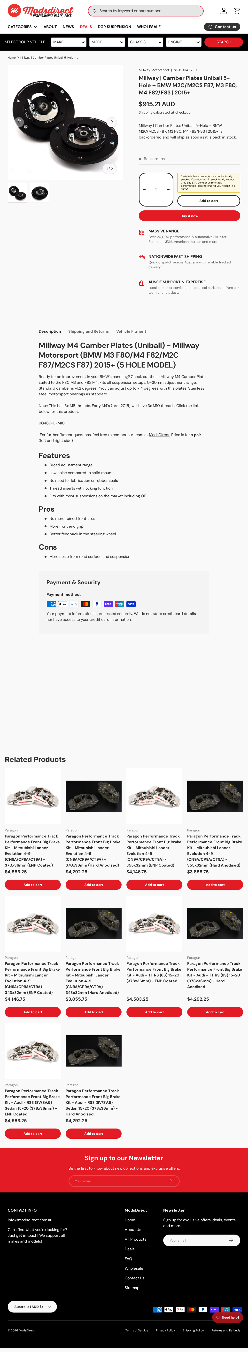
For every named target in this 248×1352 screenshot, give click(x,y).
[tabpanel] (124, 450)
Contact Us (135, 1278)
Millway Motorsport (154, 70)
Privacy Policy (165, 1330)
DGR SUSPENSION (114, 26)
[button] (237, 11)
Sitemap (132, 1287)
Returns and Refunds (226, 1330)
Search (224, 42)
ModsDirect (159, 434)
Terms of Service (136, 1330)
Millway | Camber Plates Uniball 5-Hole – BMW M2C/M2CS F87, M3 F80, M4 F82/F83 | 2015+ (49, 57)
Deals (130, 1249)
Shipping (145, 112)
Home (12, 57)
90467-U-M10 (52, 423)
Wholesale (134, 1268)
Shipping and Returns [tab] (88, 331)
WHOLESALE (149, 26)
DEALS (86, 26)
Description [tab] (50, 331)
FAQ (128, 1258)
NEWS (68, 26)
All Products (135, 1239)
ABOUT (50, 26)
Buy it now (189, 216)
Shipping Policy (193, 1330)
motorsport (58, 394)
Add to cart (208, 201)
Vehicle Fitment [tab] (131, 331)
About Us (133, 1229)
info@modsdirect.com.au (30, 1219)
